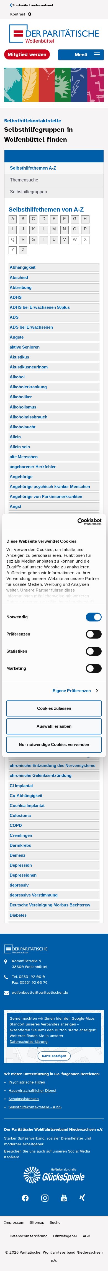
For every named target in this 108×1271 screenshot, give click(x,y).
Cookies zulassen (54, 708)
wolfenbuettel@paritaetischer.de (40, 992)
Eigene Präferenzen (72, 690)
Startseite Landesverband (32, 5)
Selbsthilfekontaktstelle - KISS (35, 1107)
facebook (25, 1197)
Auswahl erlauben (54, 726)
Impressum (14, 1222)
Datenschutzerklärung (29, 1041)
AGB (86, 1236)
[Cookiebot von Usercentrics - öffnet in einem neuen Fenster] (78, 521)
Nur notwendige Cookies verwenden (54, 744)
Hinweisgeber (65, 1236)
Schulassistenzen (24, 1098)
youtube (64, 1198)
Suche (55, 1222)
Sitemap (37, 1222)
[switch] (94, 634)
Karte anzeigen (54, 1056)
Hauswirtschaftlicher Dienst (32, 1090)
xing (82, 1198)
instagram (44, 1197)
